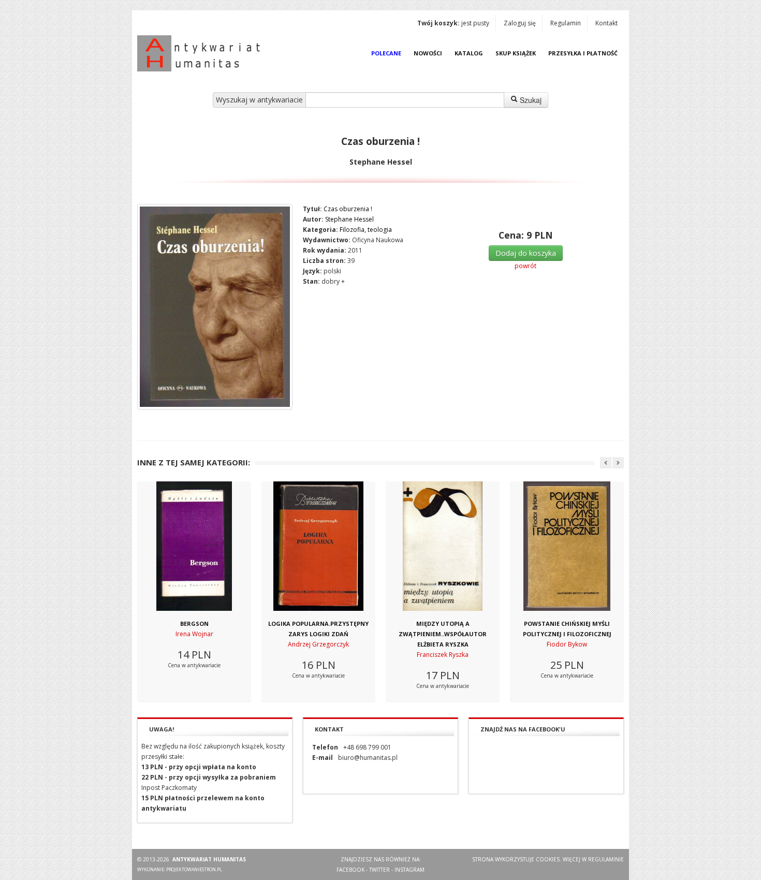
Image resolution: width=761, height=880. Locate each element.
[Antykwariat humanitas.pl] (201, 53)
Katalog (469, 53)
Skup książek (515, 53)
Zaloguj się (520, 23)
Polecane (386, 53)
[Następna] (618, 462)
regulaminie (606, 859)
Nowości (428, 53)
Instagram (409, 869)
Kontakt (606, 23)
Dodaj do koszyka (525, 253)
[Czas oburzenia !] (214, 306)
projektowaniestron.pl (194, 869)
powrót (525, 265)
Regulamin (565, 23)
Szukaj (530, 100)
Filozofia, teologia (366, 229)
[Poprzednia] (605, 462)
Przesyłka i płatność (583, 53)
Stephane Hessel (349, 219)
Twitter (379, 869)
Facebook (350, 869)
